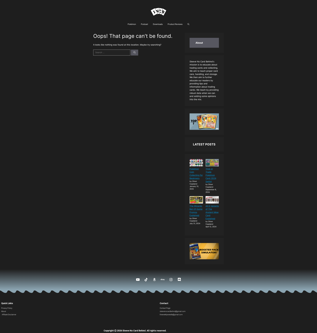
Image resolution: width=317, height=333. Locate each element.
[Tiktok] (146, 279)
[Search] (134, 53)
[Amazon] (154, 279)
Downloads (158, 24)
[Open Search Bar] (188, 24)
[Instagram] (171, 279)
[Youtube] (137, 279)
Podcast (144, 24)
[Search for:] (112, 52)
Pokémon (132, 24)
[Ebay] (162, 279)
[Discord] (179, 279)
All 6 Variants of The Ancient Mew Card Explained (212, 212)
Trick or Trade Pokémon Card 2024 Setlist (211, 175)
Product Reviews (175, 24)
